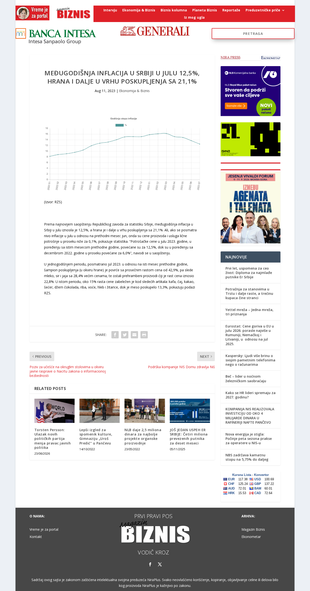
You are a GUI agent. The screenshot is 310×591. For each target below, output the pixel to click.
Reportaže (231, 10)
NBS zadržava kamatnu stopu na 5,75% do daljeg (246, 457)
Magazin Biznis (253, 530)
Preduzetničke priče (263, 10)
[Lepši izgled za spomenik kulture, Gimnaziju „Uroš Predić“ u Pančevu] (99, 411)
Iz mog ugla (194, 18)
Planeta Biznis (204, 10)
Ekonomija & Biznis (138, 10)
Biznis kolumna (174, 10)
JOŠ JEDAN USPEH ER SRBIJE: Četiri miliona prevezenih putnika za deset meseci (189, 436)
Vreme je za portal (44, 530)
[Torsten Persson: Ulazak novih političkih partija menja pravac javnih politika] (54, 411)
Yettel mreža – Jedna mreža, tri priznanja (249, 311)
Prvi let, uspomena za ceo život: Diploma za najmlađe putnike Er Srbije (248, 272)
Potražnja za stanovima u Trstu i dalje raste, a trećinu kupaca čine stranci (249, 293)
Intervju (110, 10)
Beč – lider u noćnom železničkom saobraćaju (245, 378)
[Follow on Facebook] (150, 564)
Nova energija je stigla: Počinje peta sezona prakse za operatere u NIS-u (248, 438)
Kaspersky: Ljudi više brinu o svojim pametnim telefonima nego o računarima (250, 360)
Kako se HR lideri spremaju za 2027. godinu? (250, 394)
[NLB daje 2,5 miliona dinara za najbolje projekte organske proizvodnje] (144, 411)
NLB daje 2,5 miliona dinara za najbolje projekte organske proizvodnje (142, 436)
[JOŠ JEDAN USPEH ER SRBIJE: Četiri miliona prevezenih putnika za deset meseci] (190, 411)
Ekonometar (251, 537)
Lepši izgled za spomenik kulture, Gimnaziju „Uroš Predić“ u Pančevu (95, 436)
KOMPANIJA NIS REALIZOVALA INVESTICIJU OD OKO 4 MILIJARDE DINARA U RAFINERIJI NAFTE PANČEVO (249, 416)
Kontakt (36, 537)
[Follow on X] (160, 564)
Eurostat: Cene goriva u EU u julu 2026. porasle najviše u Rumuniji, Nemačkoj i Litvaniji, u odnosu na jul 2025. (249, 335)
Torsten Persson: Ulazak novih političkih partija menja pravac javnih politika (52, 439)
